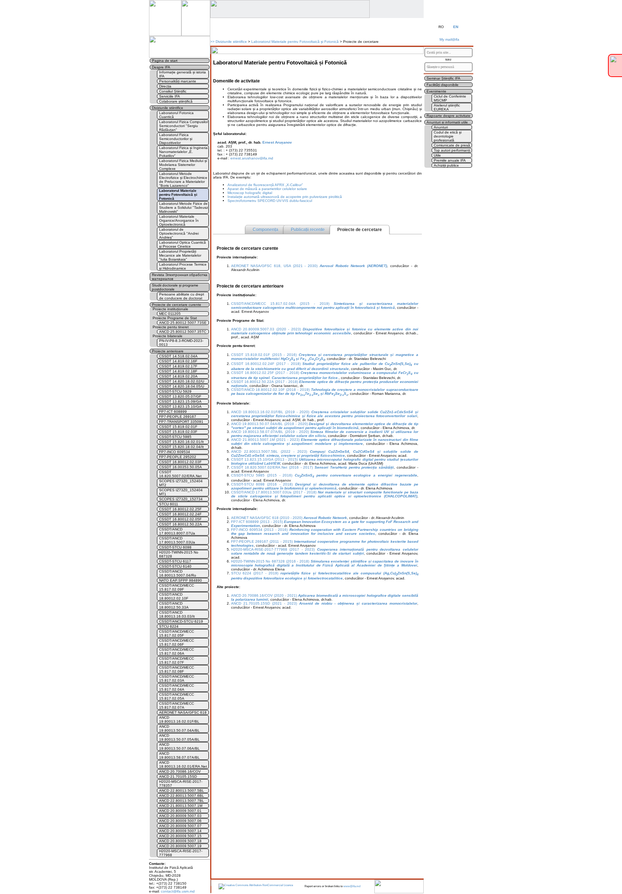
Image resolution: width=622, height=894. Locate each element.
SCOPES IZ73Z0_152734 (181, 499)
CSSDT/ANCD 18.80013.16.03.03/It (177, 614)
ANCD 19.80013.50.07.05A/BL (179, 737)
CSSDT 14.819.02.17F (178, 366)
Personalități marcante (177, 81)
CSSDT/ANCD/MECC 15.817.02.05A (176, 696)
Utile (437, 155)
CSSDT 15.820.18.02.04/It (181, 447)
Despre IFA (161, 67)
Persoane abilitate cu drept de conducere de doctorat (181, 296)
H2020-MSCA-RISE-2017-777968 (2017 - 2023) (324, 551)
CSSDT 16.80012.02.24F (180, 514)
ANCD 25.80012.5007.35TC (182, 332)
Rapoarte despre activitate (448, 116)
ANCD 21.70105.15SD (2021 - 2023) (324, 603)
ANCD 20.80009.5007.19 (180, 846)
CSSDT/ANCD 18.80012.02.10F (173, 596)
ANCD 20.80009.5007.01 (180, 811)
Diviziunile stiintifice (231, 42)
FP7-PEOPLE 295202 (177, 457)
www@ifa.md (351, 886)
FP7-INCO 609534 (174, 452)
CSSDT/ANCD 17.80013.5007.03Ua (177, 540)
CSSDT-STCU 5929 (175, 391)
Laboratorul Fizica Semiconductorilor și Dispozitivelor (175, 139)
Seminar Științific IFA (443, 78)
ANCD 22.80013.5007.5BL (181, 791)
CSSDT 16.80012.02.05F (180, 519)
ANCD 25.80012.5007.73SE (183, 323)
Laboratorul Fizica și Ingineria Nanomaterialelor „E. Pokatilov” (183, 152)
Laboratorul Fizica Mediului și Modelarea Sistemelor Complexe (183, 165)
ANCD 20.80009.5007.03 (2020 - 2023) (324, 331)
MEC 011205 (170, 314)
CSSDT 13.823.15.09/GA (180, 401)
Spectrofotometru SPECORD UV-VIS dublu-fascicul (269, 201)
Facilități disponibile (443, 85)
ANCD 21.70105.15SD (178, 776)
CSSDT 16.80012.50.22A (180, 524)
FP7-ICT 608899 (173, 412)
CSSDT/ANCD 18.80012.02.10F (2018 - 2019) (324, 392)
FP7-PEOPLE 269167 (177, 417)
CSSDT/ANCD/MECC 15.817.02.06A (176, 651)
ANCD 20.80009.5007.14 (180, 831)
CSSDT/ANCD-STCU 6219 (181, 621)
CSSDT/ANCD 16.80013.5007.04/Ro (177, 573)
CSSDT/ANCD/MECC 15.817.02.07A (176, 705)
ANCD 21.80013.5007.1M (180, 806)
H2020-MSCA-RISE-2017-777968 (180, 853)
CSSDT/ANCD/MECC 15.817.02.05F (176, 633)
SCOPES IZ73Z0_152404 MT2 (181, 483)
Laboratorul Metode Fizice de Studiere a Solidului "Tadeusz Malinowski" (183, 207)
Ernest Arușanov (277, 142)
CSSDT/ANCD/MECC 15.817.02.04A (176, 687)
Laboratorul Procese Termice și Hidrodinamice (183, 266)
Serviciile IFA (169, 96)
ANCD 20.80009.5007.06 (180, 821)
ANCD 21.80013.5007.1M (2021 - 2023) (324, 442)
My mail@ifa (448, 39)
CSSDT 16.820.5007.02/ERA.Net (180, 474)
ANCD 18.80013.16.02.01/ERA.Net (183, 764)
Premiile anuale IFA (450, 160)
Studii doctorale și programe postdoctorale (175, 287)
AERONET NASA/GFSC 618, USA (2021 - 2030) (309, 266)
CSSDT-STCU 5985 (175, 437)
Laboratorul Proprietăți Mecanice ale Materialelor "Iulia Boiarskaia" (180, 255)
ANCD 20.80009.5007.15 (180, 836)
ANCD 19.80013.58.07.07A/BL (179, 755)
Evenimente (436, 91)
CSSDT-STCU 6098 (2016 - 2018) (324, 486)
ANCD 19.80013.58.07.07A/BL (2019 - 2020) (324, 434)
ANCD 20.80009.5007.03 (180, 816)
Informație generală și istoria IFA (182, 74)
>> (212, 42)
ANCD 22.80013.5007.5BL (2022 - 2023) (324, 453)
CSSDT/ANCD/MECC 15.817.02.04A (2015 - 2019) (324, 306)
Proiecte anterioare (168, 351)
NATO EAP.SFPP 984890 (180, 580)
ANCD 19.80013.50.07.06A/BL (179, 746)
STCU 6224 (169, 626)
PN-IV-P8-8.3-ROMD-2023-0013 (181, 343)
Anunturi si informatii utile (447, 122)
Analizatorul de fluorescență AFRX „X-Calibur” (265, 185)
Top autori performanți (452, 150)
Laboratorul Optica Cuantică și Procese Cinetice (182, 244)
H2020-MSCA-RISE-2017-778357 (180, 783)
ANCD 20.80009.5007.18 (180, 841)
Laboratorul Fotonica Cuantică (176, 115)
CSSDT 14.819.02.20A (178, 376)
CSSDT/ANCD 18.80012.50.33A (174, 605)
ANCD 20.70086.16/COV (180, 771)
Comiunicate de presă (452, 145)
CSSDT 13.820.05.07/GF (180, 396)
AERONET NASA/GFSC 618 (183, 712)
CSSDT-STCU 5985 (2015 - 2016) (324, 475)
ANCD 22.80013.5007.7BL (181, 801)
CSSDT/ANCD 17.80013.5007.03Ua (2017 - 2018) (324, 494)
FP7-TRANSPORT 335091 (181, 422)
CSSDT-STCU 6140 (175, 566)
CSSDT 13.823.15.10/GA (180, 406)
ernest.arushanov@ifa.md (251, 158)
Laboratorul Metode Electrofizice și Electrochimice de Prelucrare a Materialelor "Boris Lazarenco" (183, 180)
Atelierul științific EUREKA (447, 107)
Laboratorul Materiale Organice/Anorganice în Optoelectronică (179, 220)
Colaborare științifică (176, 101)
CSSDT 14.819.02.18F (178, 371)
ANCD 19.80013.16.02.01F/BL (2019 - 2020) (324, 414)
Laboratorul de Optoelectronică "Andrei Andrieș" (179, 233)
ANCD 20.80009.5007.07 (180, 826)
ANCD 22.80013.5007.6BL (181, 796)
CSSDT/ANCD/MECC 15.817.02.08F (176, 669)
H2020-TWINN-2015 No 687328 (178, 554)
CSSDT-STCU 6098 (175, 547)
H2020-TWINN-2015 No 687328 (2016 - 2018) (324, 563)
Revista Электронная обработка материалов (179, 277)
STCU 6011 (168, 504)
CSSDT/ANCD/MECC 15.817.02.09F (176, 587)
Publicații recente (308, 229)
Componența (265, 229)
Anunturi (441, 127)
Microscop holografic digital (249, 193)
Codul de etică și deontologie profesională (447, 136)
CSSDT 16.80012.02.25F (180, 509)
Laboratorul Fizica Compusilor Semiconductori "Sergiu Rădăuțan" (183, 126)
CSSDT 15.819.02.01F (178, 427)
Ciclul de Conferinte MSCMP (450, 98)
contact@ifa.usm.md (178, 891)
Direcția (165, 86)
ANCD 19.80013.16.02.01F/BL (179, 719)
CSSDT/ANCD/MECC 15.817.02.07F (176, 660)
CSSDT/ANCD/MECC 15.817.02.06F (176, 642)
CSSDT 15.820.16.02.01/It (181, 442)
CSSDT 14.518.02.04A (178, 356)
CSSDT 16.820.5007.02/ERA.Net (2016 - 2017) (312, 467)
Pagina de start (164, 61)
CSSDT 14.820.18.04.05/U (181, 386)
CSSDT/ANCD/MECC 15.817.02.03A (176, 678)
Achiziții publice (446, 165)
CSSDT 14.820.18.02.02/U (181, 381)
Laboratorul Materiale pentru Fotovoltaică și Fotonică (295, 42)
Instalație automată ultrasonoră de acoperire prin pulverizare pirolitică (284, 197)
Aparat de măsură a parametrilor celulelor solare (267, 189)
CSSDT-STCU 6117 (175, 561)
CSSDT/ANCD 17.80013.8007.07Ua (177, 531)
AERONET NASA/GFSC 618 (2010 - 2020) (289, 518)
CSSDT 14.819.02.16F (178, 361)
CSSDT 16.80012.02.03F (180, 462)
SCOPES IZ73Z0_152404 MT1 (181, 492)
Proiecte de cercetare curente (176, 305)
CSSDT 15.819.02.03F (178, 432)
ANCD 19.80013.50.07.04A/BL (179, 728)
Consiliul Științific (172, 91)
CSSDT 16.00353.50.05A (180, 467)
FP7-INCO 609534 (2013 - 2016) (324, 532)
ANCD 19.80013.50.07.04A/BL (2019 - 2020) (324, 426)
